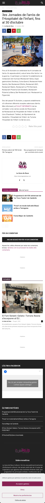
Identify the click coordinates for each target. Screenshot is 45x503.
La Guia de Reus (9, 26)
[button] (3, 3)
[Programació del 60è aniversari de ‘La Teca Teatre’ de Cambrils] (7, 198)
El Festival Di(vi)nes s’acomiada (12, 435)
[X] (9, 31)
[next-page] (6, 226)
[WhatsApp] (19, 31)
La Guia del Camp (11, 8)
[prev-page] (3, 226)
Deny (22, 490)
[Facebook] (4, 31)
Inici (3, 8)
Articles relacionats (10, 190)
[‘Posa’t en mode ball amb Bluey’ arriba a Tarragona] (7, 208)
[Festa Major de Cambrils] (7, 218)
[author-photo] (22, 170)
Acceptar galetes (22, 484)
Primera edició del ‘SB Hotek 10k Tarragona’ (12, 151)
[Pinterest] (14, 31)
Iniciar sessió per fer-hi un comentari (22, 239)
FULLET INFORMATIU (24, 106)
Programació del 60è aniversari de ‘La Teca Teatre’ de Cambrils (20, 413)
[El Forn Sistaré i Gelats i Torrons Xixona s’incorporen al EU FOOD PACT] (22, 298)
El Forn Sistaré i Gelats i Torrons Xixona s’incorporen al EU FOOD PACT (21, 429)
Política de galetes (20, 500)
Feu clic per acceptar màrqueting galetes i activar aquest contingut (22, 383)
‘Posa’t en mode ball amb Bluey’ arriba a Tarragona (19, 419)
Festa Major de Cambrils (23, 216)
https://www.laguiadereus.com (22, 176)
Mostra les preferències (23, 495)
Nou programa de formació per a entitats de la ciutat (33, 151)
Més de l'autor (24, 190)
